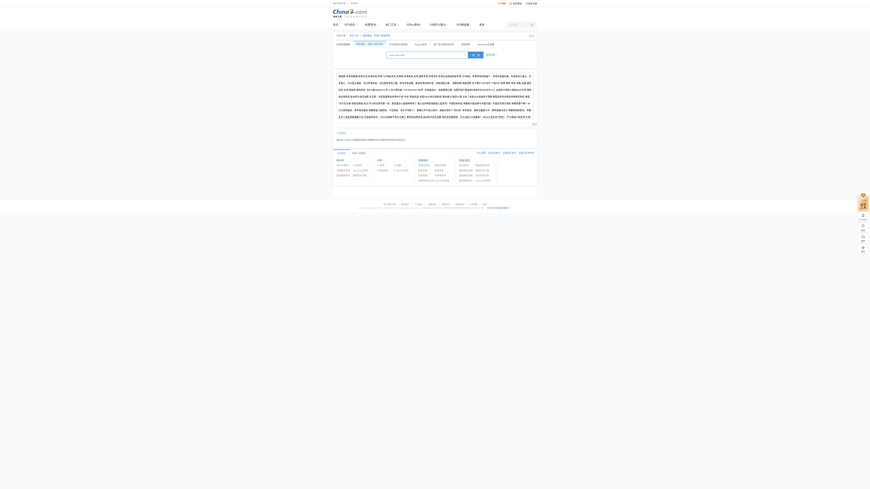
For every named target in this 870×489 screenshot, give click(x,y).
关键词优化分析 (426, 181)
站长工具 (353, 35)
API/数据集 (462, 24)
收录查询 (422, 175)
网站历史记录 (482, 170)
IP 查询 (380, 165)
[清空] (465, 54)
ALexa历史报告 (483, 181)
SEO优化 (349, 24)
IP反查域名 (382, 170)
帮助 (485, 204)
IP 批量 (397, 165)
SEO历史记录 (482, 175)
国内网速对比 (466, 181)
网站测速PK (494, 153)
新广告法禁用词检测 (444, 44)
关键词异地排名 (526, 153)
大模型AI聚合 (438, 24)
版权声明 (459, 204)
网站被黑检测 (482, 165)
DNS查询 (357, 165)
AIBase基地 (413, 24)
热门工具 (391, 24)
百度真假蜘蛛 (343, 44)
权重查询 (370, 24)
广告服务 (419, 204)
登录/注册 (532, 3)
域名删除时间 (343, 175)
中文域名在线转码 (398, 44)
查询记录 (490, 55)
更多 (482, 24)
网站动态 (446, 204)
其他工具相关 (359, 153)
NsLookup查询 (360, 170)
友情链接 (432, 204)
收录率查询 (440, 175)
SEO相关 (341, 153)
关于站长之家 (389, 204)
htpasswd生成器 (485, 44)
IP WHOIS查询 (401, 170)
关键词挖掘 (440, 165)
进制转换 (465, 44)
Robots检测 (421, 44)
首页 (335, 24)
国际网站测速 (466, 175)
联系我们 (405, 204)
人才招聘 (473, 204)
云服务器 (501, 208)
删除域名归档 (360, 175)
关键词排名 (424, 165)
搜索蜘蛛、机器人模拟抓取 (376, 35)
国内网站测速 (466, 170)
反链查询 (422, 170)
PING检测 (464, 165)
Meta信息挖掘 (442, 181)
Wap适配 (481, 153)
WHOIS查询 (342, 165)
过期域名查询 (509, 153)
